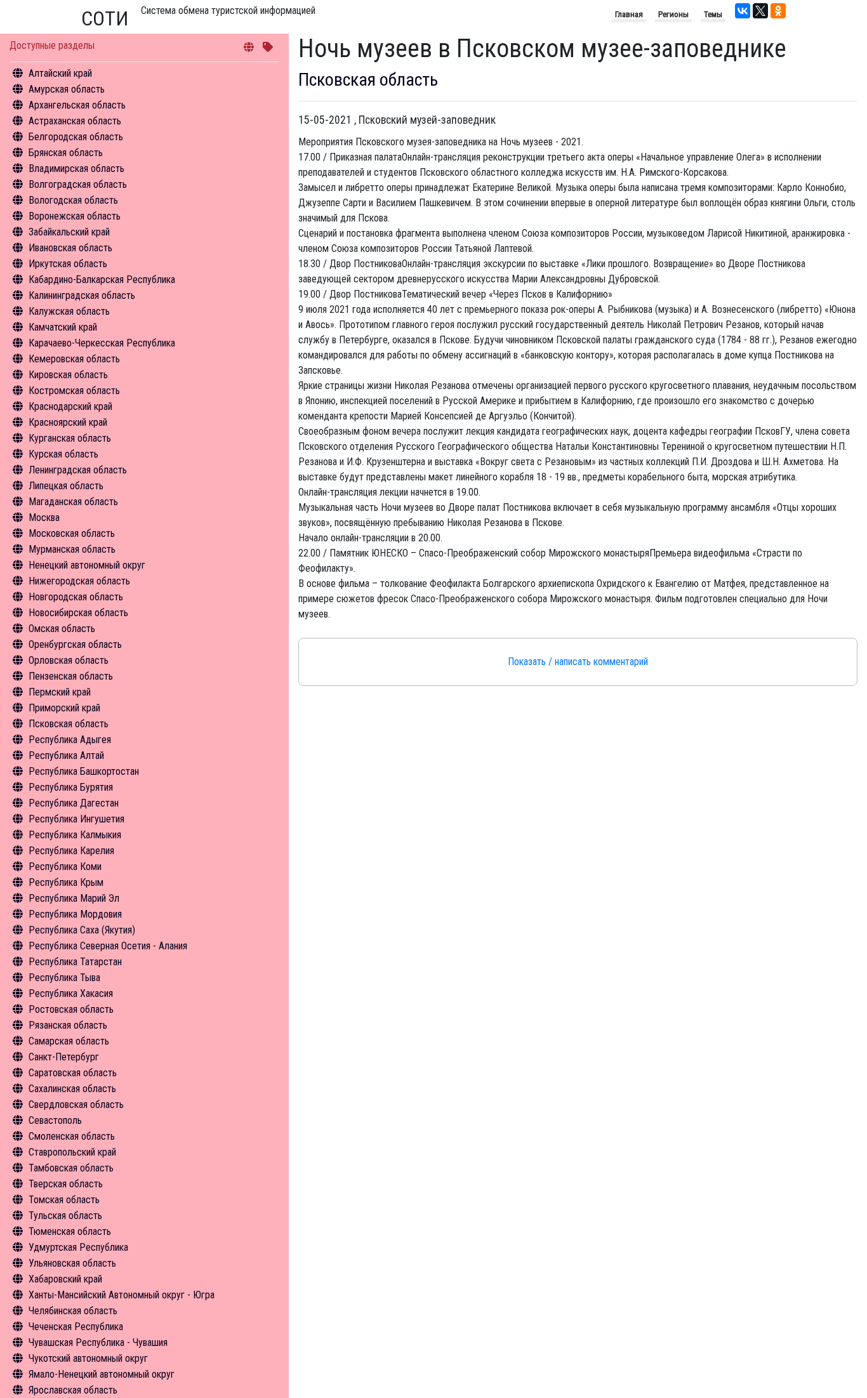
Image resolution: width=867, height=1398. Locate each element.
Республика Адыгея (70, 740)
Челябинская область (73, 1311)
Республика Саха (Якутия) (82, 930)
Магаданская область (73, 502)
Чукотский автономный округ (88, 1358)
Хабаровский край (65, 1279)
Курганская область (70, 438)
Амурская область (67, 89)
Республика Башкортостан (84, 771)
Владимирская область (76, 168)
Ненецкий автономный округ (87, 565)
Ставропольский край (72, 1152)
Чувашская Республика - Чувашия (98, 1342)
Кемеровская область (74, 359)
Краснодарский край (70, 406)
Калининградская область (82, 295)
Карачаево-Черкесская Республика (102, 343)
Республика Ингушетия (76, 819)
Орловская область (69, 660)
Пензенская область (71, 676)
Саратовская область (73, 1073)
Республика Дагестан (74, 803)
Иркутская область (68, 264)
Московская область (72, 533)
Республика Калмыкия (75, 835)
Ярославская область (73, 1390)
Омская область (62, 629)
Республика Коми (65, 867)
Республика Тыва (64, 978)
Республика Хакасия (71, 993)
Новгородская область (76, 597)
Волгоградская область (78, 184)
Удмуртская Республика (78, 1247)
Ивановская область (70, 248)
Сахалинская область (72, 1089)
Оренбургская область (75, 644)
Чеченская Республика (76, 1327)
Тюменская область (70, 1231)
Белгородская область (76, 137)
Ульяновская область (72, 1263)
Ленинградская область (78, 470)
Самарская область (69, 1041)
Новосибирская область (78, 613)
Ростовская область (71, 1009)
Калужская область (69, 311)
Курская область (63, 454)
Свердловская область (76, 1104)
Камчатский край (63, 327)
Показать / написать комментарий (578, 662)
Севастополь (55, 1120)
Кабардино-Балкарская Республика (102, 280)
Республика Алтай (66, 755)
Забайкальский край (69, 232)
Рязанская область (68, 1025)
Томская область (64, 1200)
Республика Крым (66, 882)
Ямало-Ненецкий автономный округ (102, 1374)
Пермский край (60, 692)
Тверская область (66, 1184)
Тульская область (65, 1216)
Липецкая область (66, 486)
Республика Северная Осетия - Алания (108, 946)
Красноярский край (68, 422)
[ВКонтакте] (742, 10)
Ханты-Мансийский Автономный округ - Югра (122, 1295)
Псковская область (69, 724)
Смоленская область (72, 1136)
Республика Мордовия (75, 914)
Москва (44, 517)
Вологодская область (73, 200)
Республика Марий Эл (74, 898)
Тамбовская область (71, 1168)
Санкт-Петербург (64, 1057)
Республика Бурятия (71, 787)
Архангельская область (77, 105)
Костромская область (74, 391)
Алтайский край (60, 73)
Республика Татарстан (75, 962)
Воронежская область (75, 216)
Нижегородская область (79, 581)
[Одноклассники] (778, 10)
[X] (760, 10)
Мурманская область (72, 549)
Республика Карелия (71, 851)
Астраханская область (75, 121)
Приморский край (64, 708)
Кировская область (68, 375)
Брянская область (66, 153)
